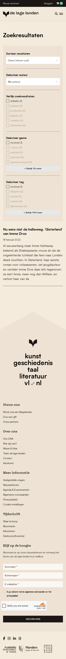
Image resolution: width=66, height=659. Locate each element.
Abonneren (9, 526)
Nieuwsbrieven (11, 484)
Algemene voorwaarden (16, 494)
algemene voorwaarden (35, 592)
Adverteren (9, 531)
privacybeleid (12, 596)
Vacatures (8, 463)
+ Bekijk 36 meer (33, 168)
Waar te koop (10, 521)
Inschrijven (33, 619)
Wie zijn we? (10, 443)
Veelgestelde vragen (14, 480)
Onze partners (10, 421)
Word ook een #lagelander (17, 412)
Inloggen (48, 3)
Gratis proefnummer (14, 535)
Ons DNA (8, 438)
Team (14, 453)
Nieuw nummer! (11, 3)
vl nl (33, 383)
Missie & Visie (10, 448)
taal (33, 369)
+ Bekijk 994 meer (33, 212)
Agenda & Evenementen (16, 489)
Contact (7, 458)
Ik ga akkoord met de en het (29, 594)
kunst (33, 356)
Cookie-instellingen (13, 504)
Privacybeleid (10, 499)
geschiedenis (33, 363)
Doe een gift (10, 416)
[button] (33, 100)
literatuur (33, 376)
